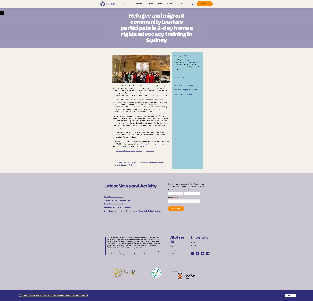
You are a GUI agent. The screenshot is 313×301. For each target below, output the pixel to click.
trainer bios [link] (150, 151)
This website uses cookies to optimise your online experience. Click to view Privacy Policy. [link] (53, 295)
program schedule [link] (123, 151)
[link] (2, 13)
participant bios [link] (136, 151)
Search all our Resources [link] (183, 94)
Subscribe (176, 208)
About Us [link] (125, 3)
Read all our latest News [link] (183, 85)
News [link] (181, 3)
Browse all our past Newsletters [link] (186, 90)
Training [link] (150, 3)
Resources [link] (170, 3)
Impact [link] (160, 3)
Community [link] (138, 3)
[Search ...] (192, 3)
